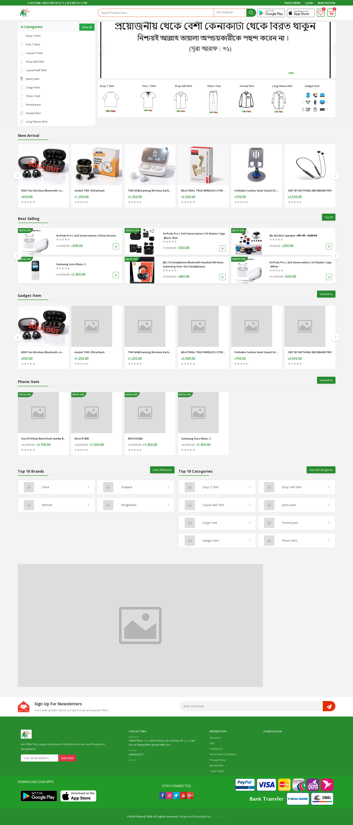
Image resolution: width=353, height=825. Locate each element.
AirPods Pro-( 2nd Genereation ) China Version (86, 235)
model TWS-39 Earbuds (90, 190)
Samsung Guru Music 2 (71, 264)
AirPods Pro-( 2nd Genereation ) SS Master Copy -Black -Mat (194, 236)
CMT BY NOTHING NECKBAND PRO (310, 190)
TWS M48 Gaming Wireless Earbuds (150, 190)
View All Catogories (321, 470)
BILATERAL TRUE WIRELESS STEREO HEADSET (203, 190)
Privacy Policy (218, 760)
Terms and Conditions (223, 754)
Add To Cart (43, 203)
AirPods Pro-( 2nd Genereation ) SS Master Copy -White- (300, 264)
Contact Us (216, 749)
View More (326, 294)
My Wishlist (216, 765)
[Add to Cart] (116, 246)
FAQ (212, 743)
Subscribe (67, 758)
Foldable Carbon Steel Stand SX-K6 (257, 190)
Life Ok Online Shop (276, 737)
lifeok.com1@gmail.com (143, 764)
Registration (326, 3)
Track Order (292, 3)
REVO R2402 (135, 438)
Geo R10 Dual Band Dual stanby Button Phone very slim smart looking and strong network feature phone (43, 438)
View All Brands (162, 470)
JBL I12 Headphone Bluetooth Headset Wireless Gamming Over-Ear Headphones (193, 264)
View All (87, 27)
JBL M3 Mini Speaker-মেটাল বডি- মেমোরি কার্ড (293, 235)
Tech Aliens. (218, 816)
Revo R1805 (82, 438)
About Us (215, 737)
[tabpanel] (216, 50)
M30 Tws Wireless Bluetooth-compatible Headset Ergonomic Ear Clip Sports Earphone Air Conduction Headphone (43, 190)
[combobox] (230, 13)
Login (309, 3)
